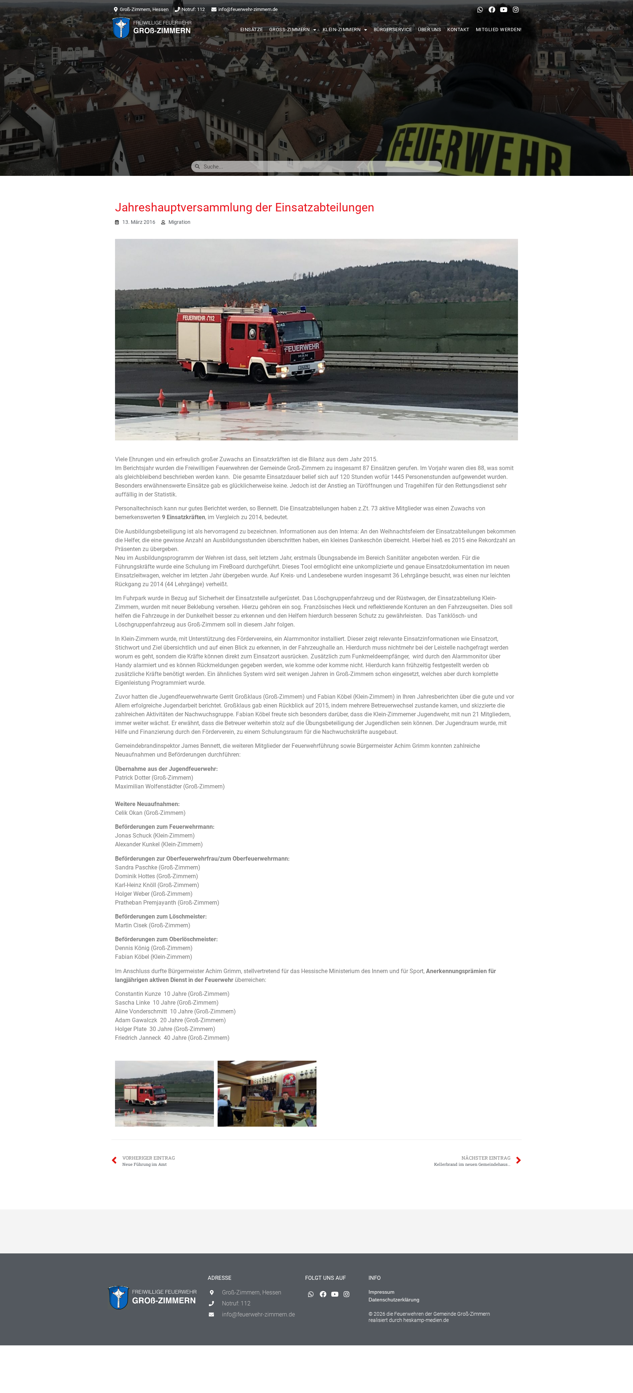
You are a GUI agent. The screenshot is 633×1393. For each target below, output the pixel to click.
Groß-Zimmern (289, 29)
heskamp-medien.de (426, 1320)
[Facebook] (492, 9)
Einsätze (251, 29)
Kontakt (458, 29)
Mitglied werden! (499, 29)
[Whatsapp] (480, 9)
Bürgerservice (393, 29)
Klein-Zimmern (342, 29)
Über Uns (429, 29)
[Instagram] (516, 9)
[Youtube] (504, 9)
